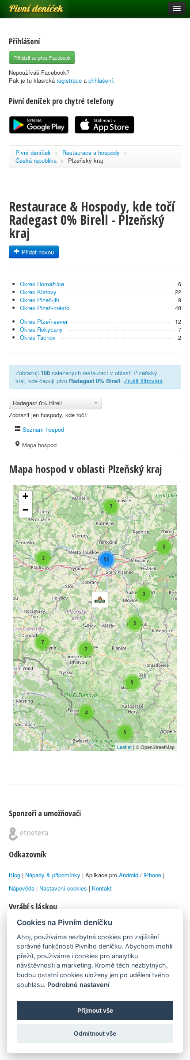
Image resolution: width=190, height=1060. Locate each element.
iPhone (152, 875)
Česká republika (36, 160)
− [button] (25, 509)
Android (128, 875)
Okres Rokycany (41, 329)
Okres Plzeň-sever (44, 321)
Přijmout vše (95, 1010)
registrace (69, 80)
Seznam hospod (42, 429)
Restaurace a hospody (91, 152)
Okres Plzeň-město (44, 307)
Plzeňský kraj (85, 160)
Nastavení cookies (63, 888)
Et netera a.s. (28, 834)
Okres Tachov (38, 337)
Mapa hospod (38, 445)
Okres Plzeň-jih (39, 300)
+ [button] (25, 496)
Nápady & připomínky (52, 875)
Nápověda (21, 888)
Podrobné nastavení (78, 984)
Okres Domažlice (42, 284)
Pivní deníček (26, 5)
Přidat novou (37, 252)
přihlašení (100, 80)
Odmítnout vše (95, 1033)
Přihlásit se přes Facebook (42, 57)
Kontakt (102, 888)
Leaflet (124, 746)
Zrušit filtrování (143, 380)
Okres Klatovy (38, 292)
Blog (14, 875)
